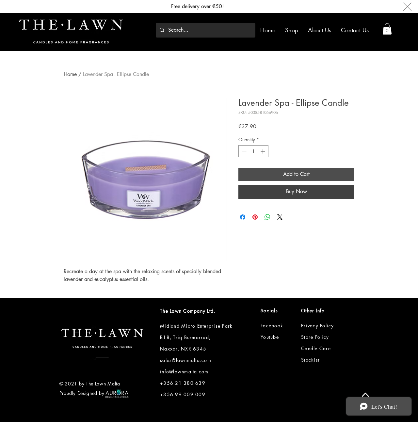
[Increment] (263, 151)
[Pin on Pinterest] (255, 217)
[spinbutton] (253, 151)
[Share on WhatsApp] (267, 217)
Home (70, 74)
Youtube (270, 337)
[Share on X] (280, 217)
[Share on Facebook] (243, 217)
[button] (387, 29)
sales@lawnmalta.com (185, 360)
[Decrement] (243, 151)
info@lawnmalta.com (184, 371)
